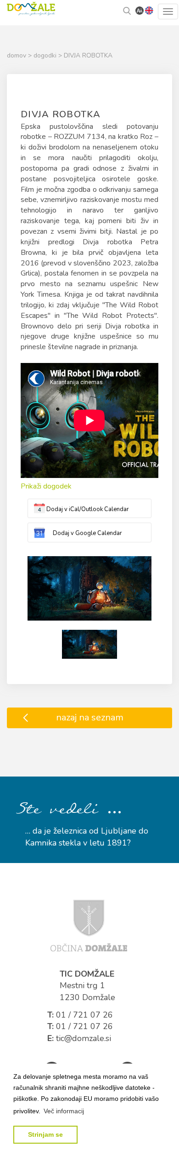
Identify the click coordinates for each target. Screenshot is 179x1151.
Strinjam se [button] (45, 1134)
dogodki (46, 55)
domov (17, 55)
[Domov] (31, 7)
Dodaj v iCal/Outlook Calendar (87, 509)
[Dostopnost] (139, 10)
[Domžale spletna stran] (88, 924)
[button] (63, 1111)
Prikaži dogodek (46, 486)
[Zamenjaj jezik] (149, 10)
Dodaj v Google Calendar (87, 533)
